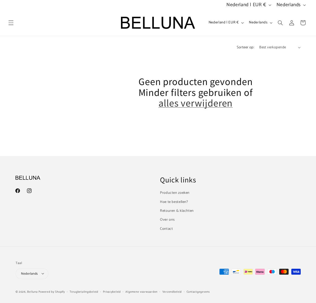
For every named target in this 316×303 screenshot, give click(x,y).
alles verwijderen (195, 102)
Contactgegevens (198, 291)
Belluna (32, 291)
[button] (11, 22)
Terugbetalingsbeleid (84, 291)
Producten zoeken (175, 193)
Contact (166, 229)
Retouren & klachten (177, 211)
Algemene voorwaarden (141, 291)
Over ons (167, 220)
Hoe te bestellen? (174, 202)
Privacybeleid (112, 291)
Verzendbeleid (172, 291)
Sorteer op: (245, 47)
